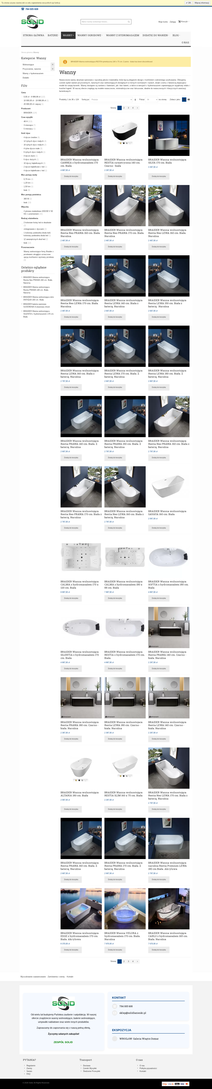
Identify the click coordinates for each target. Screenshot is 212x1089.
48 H (28, 121)
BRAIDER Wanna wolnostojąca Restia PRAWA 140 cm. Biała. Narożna (36, 290)
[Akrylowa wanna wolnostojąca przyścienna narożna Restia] (169, 838)
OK (189, 3)
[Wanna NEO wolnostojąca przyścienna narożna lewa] (169, 205)
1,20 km (28, 183)
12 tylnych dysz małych (35, 141)
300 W (28, 199)
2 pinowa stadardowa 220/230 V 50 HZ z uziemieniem (38, 212)
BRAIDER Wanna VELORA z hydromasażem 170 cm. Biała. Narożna (122, 936)
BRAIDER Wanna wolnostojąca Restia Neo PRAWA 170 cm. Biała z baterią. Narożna (81, 514)
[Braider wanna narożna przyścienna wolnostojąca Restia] (81, 346)
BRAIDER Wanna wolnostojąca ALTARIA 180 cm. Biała (80, 794)
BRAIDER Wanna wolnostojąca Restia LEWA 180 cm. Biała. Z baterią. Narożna (167, 373)
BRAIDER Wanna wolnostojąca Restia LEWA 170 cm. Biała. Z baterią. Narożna (123, 373)
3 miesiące (29, 125)
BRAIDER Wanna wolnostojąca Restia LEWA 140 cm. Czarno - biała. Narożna (167, 725)
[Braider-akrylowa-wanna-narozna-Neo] (81, 276)
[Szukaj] (128, 21)
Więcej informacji (202, 3)
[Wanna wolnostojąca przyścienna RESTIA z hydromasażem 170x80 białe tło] (125, 627)
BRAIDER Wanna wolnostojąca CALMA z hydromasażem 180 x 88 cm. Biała (123, 584)
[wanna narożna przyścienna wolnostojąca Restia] (169, 627)
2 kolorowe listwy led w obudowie (37, 224)
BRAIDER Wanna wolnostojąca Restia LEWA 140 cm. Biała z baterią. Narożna (123, 303)
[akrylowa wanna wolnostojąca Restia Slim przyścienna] (125, 768)
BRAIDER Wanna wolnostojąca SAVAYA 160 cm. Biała (167, 512)
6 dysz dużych (31, 159)
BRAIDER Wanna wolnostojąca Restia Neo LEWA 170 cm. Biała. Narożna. (80, 303)
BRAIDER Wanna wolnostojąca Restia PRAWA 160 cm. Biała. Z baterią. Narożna (80, 866)
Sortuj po (85, 99)
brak (27, 190)
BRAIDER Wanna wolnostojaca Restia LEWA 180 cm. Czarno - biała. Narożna (123, 725)
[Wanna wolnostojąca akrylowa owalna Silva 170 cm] (169, 135)
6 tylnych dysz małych (34, 152)
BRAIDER (30, 113)
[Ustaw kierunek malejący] (135, 99)
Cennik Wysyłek (90, 1068)
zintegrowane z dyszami (35, 229)
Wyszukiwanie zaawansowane (33, 977)
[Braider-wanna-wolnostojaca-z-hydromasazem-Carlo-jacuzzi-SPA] (169, 908)
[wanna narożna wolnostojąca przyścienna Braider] (125, 276)
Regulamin (31, 1066)
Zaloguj (173, 22)
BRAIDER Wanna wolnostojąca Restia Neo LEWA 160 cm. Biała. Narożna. (167, 233)
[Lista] (188, 99)
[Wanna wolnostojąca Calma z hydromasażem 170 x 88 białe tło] (125, 557)
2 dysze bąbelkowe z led (35, 167)
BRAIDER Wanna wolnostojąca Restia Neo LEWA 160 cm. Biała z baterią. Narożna (124, 514)
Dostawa (86, 1066)
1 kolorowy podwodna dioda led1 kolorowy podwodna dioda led (37, 234)
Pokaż (142, 99)
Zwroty (29, 1068)
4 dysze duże (31, 156)
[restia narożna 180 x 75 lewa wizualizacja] (125, 697)
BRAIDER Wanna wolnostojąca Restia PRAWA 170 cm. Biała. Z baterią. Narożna (123, 866)
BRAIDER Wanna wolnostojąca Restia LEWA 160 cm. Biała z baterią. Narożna (80, 373)
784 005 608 (31, 9)
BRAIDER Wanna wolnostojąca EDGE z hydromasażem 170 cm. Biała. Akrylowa (80, 936)
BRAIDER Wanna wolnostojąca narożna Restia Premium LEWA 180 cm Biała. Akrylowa (167, 866)
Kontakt (70, 977)
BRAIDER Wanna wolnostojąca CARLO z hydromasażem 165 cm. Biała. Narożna (168, 936)
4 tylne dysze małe (33, 148)
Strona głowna (27, 52)
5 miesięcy (29, 129)
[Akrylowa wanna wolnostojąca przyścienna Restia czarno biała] (125, 135)
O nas (142, 1066)
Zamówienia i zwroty (56, 977)
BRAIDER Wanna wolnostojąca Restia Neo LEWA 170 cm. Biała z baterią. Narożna (167, 795)
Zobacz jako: (175, 99)
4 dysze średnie (32, 137)
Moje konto (163, 22)
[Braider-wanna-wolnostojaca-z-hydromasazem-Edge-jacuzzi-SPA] (81, 908)
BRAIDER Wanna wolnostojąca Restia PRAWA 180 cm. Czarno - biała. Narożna (80, 725)
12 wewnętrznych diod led (36, 239)
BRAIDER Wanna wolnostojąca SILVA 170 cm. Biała (167, 161)
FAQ (28, 1074)
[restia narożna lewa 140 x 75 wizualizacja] (169, 697)
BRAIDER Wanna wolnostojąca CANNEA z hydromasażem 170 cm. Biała (80, 162)
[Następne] (137, 108)
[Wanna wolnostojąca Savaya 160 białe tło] (169, 486)
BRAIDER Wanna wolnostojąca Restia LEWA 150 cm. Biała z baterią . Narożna (167, 303)
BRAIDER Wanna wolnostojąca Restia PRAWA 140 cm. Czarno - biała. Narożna (167, 655)
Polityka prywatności (148, 1068)
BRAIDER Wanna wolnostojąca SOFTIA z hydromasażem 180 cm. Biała (168, 584)
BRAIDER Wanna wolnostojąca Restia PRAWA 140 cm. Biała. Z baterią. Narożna (80, 444)
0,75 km (28, 179)
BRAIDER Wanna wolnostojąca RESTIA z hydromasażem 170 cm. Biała (124, 655)
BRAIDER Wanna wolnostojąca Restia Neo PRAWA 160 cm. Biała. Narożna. (80, 233)
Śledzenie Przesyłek (91, 1071)
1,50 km (28, 186)
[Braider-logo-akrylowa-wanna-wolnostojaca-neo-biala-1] (81, 205)
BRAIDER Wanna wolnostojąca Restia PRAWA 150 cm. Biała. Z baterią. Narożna (123, 444)
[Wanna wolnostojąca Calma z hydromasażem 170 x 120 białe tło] (81, 557)
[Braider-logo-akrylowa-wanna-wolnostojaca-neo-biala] (125, 486)
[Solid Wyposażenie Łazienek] (32, 22)
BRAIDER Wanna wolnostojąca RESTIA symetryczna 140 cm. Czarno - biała (123, 162)
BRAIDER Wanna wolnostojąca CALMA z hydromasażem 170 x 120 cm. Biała (80, 584)
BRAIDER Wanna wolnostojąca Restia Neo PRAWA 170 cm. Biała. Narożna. (124, 233)
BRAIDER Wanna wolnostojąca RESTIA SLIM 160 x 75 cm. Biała (123, 794)
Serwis (29, 1071)
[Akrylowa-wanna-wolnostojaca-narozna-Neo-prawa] (81, 486)
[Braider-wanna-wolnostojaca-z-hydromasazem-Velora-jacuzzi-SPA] (125, 908)
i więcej (33, 104)
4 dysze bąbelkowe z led (35, 170)
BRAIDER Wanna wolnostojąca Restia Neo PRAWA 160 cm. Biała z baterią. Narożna (168, 444)
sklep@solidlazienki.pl (132, 1012)
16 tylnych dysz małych (35, 145)
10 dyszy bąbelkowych (34, 163)
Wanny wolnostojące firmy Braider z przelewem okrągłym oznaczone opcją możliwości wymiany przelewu (39, 255)
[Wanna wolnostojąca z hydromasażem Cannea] (81, 135)
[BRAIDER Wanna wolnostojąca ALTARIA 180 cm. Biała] (81, 768)
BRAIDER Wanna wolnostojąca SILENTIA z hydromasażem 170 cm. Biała (80, 655)
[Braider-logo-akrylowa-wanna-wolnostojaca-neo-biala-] (125, 205)
